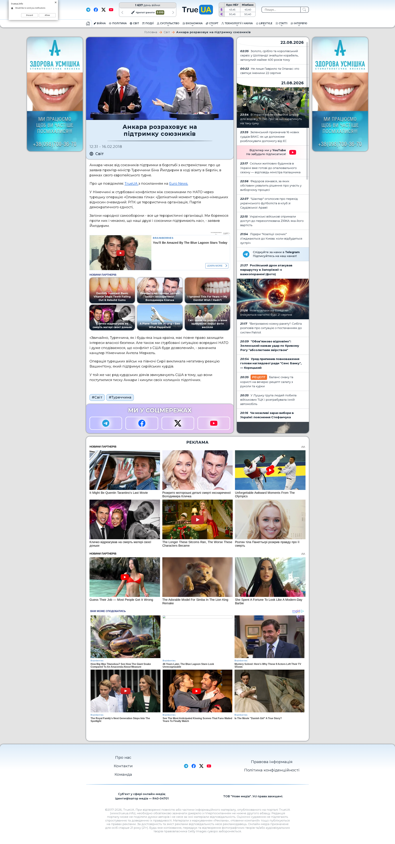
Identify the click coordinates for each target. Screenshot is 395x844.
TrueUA (131, 183)
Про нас (123, 757)
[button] (122, 12)
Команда (123, 774)
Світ (167, 32)
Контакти (123, 766)
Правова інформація (272, 761)
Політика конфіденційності (271, 770)
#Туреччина (120, 397)
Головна (150, 32)
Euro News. (178, 183)
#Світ (97, 397)
